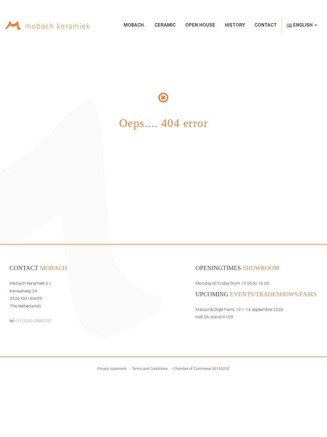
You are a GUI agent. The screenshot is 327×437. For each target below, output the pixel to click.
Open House (200, 25)
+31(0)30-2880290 (33, 320)
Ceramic (165, 25)
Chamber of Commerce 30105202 (201, 368)
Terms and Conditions (150, 368)
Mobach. (134, 25)
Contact (266, 25)
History (235, 25)
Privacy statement (112, 368)
